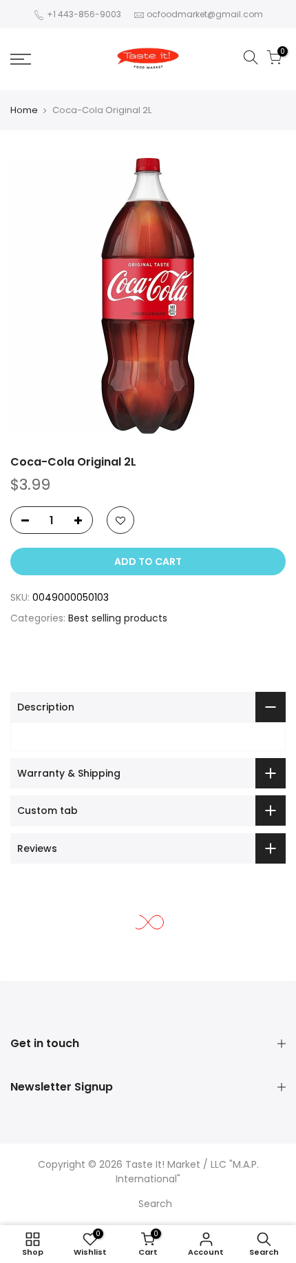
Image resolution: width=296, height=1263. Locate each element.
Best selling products (117, 618)
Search (155, 1204)
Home (24, 110)
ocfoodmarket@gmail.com (205, 14)
